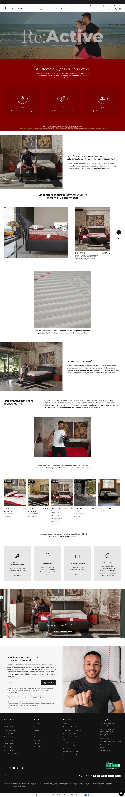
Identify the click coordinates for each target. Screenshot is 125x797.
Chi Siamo (7, 723)
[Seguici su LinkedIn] (18, 768)
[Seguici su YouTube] (14, 768)
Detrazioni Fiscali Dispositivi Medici (73, 738)
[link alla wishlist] (116, 9)
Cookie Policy (104, 738)
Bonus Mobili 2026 (69, 733)
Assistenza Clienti (69, 723)
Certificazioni (9, 733)
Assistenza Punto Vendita (72, 727)
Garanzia (37, 743)
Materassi (32, 9)
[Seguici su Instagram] (9, 768)
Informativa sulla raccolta (46, 795)
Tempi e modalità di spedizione (70, 747)
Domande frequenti (70, 755)
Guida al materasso (41, 747)
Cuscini (49, 9)
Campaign (8, 747)
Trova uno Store (9, 737)
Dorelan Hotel (9, 743)
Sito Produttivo (9, 727)
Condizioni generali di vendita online (107, 725)
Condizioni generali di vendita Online (19, 784)
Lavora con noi (9, 740)
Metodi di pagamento (71, 751)
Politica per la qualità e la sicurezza (109, 746)
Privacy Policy (105, 735)
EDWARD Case (104, 509)
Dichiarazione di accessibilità (110, 741)
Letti (56, 9)
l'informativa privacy (21, 688)
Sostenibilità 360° (10, 730)
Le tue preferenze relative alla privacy (70, 795)
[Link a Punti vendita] (62, 613)
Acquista (68, 2)
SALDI (20, 9)
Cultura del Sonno (10, 750)
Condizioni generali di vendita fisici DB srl (107, 730)
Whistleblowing (105, 750)
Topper (41, 9)
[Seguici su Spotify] (22, 768)
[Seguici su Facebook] (5, 768)
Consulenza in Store (11, 753)
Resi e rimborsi (68, 742)
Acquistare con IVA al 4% (72, 730)
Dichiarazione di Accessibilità (19, 786)
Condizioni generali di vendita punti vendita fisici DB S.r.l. (45, 784)
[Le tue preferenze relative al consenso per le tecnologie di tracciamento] (1, 597)
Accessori (69, 9)
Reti (62, 9)
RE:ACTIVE (80, 253)
